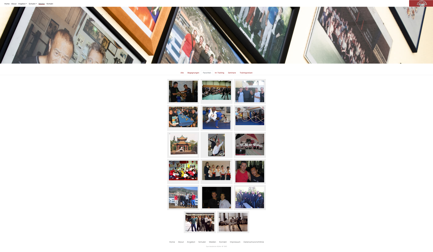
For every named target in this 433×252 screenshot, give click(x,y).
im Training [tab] (219, 73)
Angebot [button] (22, 4)
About (13, 4)
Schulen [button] (32, 4)
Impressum (235, 242)
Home (6, 4)
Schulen (202, 242)
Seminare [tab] (232, 73)
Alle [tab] (182, 73)
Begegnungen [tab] (193, 73)
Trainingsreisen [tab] (246, 73)
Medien (42, 4)
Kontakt (50, 4)
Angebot (191, 242)
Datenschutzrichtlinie (254, 242)
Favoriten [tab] (207, 73)
